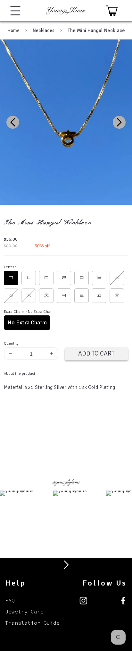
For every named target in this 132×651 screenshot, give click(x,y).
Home (13, 30)
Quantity (11, 343)
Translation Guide (32, 623)
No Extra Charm (27, 322)
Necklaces (43, 30)
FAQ (10, 600)
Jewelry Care (24, 611)
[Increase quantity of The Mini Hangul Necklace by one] (54, 353)
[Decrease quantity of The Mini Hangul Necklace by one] (8, 353)
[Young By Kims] (66, 10)
